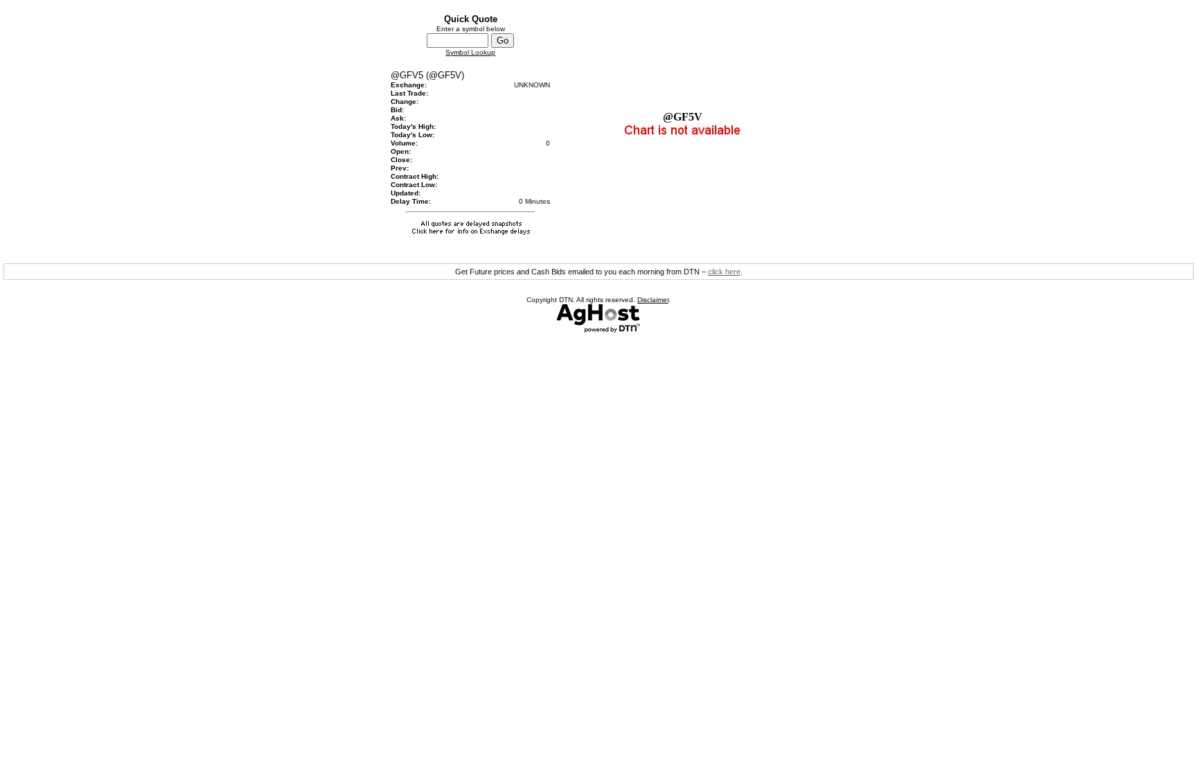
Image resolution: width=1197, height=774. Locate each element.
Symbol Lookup (470, 52)
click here (724, 271)
